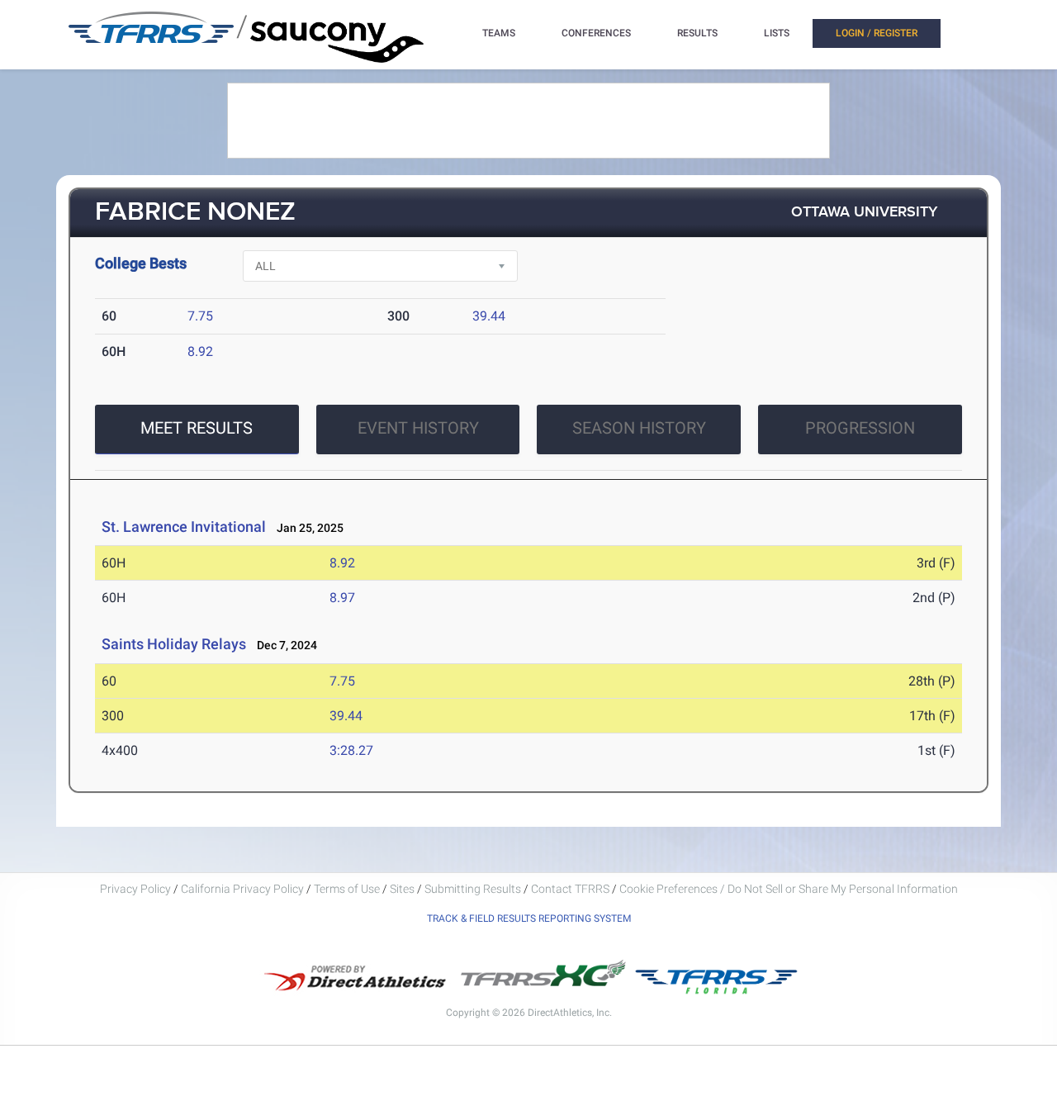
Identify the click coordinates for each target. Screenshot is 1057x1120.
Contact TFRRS (571, 888)
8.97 (342, 597)
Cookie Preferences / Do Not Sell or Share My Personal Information (788, 888)
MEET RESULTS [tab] (196, 428)
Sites (402, 888)
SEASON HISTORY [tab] (639, 428)
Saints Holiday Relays (174, 644)
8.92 (200, 351)
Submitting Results (472, 888)
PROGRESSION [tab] (860, 428)
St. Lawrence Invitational (184, 526)
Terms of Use (347, 888)
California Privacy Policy (242, 888)
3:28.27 (351, 750)
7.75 (200, 316)
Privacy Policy (135, 888)
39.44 (488, 316)
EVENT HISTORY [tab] (418, 428)
